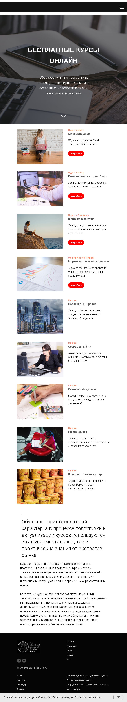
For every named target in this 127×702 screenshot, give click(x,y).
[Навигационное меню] (122, 7)
